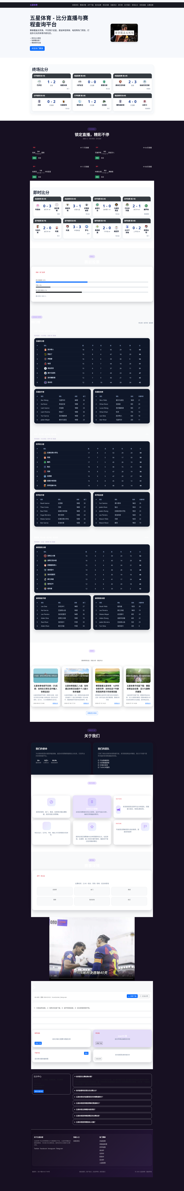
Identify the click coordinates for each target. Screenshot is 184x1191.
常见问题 (106, 5)
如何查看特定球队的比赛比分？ (87, 1090)
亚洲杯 (101, 1160)
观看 (34, 158)
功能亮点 (113, 5)
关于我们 (127, 5)
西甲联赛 (102, 1147)
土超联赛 (102, 1163)
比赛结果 (150, 5)
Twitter (36, 1148)
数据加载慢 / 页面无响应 (46, 1021)
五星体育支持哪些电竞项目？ (86, 1109)
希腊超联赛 (103, 1144)
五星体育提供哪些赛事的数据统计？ (88, 1103)
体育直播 (143, 5)
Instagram (51, 1148)
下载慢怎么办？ (43, 1005)
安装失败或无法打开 (45, 1014)
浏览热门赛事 (37, 48)
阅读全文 (55, 703)
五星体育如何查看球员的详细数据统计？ (90, 1097)
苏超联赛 (102, 1141)
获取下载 (133, 996)
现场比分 (135, 5)
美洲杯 (101, 1150)
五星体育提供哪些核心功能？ (86, 1122)
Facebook (43, 1148)
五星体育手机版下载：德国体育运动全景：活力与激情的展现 (138, 689)
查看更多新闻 (92, 713)
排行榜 (120, 5)
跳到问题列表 (39, 1091)
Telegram (59, 1148)
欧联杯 (101, 1157)
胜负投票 (98, 5)
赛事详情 (83, 5)
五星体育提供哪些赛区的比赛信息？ (88, 1116)
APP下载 (91, 5)
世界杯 (101, 1153)
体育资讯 (75, 5)
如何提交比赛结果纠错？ (84, 1076)
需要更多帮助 (42, 1027)
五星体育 (34, 5)
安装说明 (145, 996)
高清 (39, 158)
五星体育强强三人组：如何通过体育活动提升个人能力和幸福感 (76, 689)
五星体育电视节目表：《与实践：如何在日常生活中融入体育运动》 (46, 689)
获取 (86, 1053)
